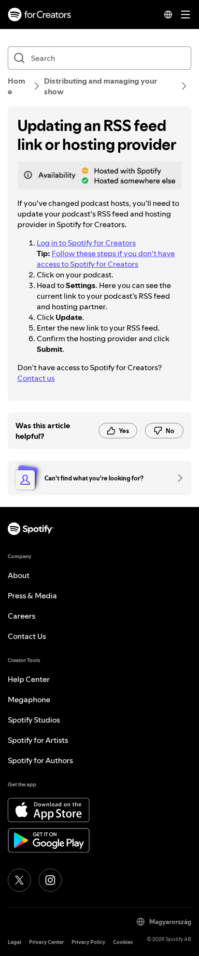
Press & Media (32, 595)
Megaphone (29, 699)
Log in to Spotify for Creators (86, 242)
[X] (19, 880)
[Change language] (168, 14)
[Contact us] (177, 478)
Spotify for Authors (40, 760)
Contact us (36, 378)
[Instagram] (50, 880)
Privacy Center (46, 942)
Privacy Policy (88, 942)
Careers (21, 615)
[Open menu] (185, 14)
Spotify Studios (34, 719)
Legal (14, 942)
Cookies (123, 942)
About (18, 575)
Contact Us (27, 636)
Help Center (29, 679)
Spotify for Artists (38, 740)
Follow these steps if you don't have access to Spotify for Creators (106, 258)
